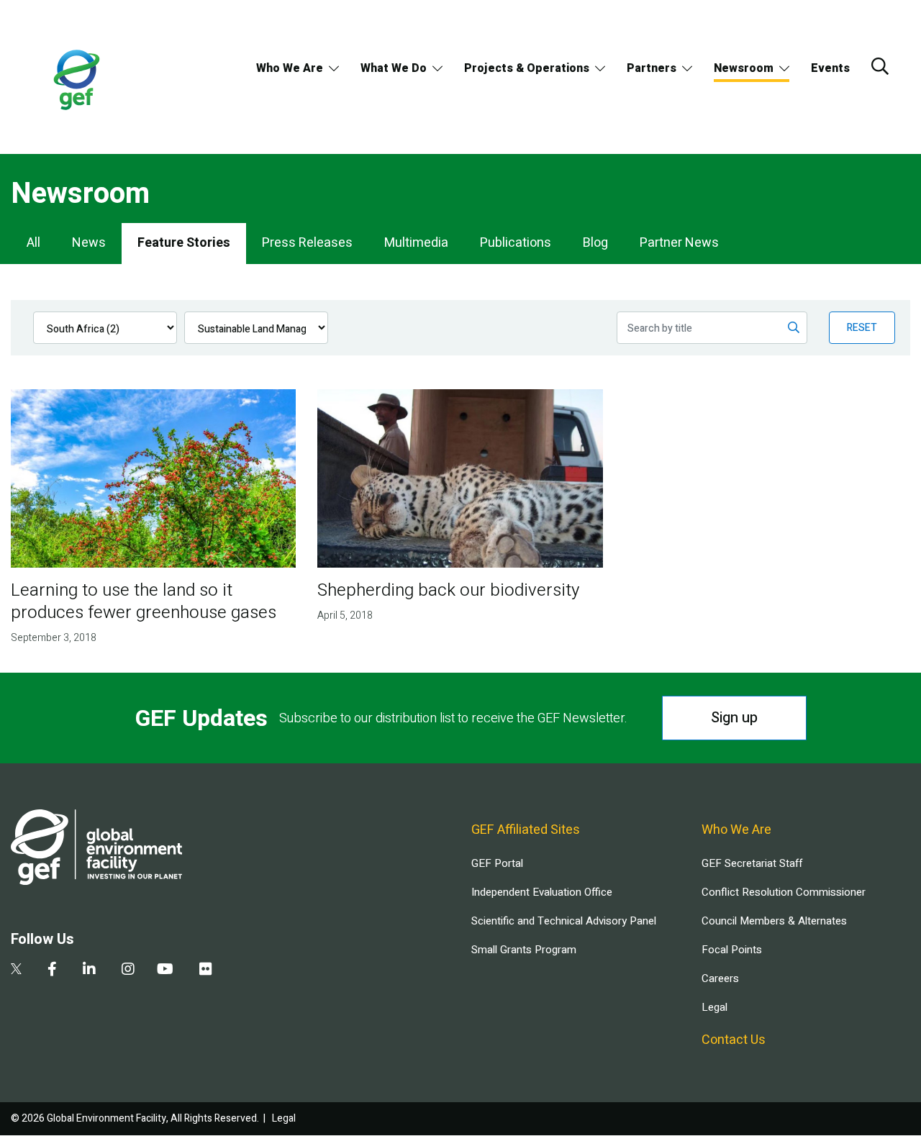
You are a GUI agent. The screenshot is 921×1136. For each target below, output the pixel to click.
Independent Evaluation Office (541, 892)
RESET (862, 327)
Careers (720, 978)
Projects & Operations (526, 68)
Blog (595, 243)
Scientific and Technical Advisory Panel (563, 921)
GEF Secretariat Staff (752, 863)
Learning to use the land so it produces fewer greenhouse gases (143, 601)
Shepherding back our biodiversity (448, 590)
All (33, 243)
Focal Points (732, 950)
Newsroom (743, 68)
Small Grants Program (523, 950)
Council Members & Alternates (774, 921)
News (89, 243)
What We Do (393, 68)
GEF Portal (497, 863)
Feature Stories (183, 243)
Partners (651, 68)
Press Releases (307, 243)
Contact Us (734, 1040)
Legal (714, 1007)
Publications (515, 243)
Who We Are (289, 68)
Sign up (734, 717)
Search (880, 66)
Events (830, 68)
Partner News (679, 243)
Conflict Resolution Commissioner (784, 892)
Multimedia (416, 243)
